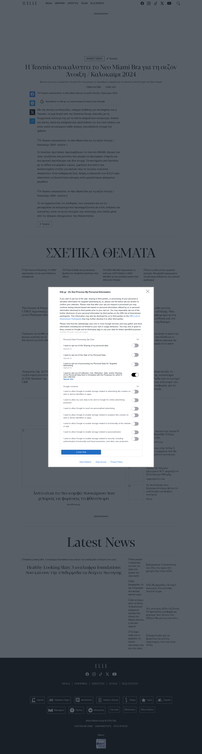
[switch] (135, 345)
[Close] (148, 292)
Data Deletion (85, 462)
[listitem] (101, 339)
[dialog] (101, 377)
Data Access (101, 462)
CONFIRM (81, 452)
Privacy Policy (117, 462)
